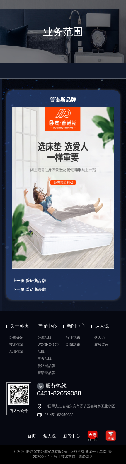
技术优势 (16, 345)
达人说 (102, 325)
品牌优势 (16, 352)
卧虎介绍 (16, 338)
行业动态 (73, 338)
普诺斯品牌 (46, 373)
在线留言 (101, 345)
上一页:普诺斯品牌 (29, 280)
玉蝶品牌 (45, 359)
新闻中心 (76, 325)
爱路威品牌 (46, 366)
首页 (32, 435)
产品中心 (47, 325)
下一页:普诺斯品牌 (29, 289)
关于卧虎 (19, 325)
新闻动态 (73, 345)
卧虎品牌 (45, 338)
